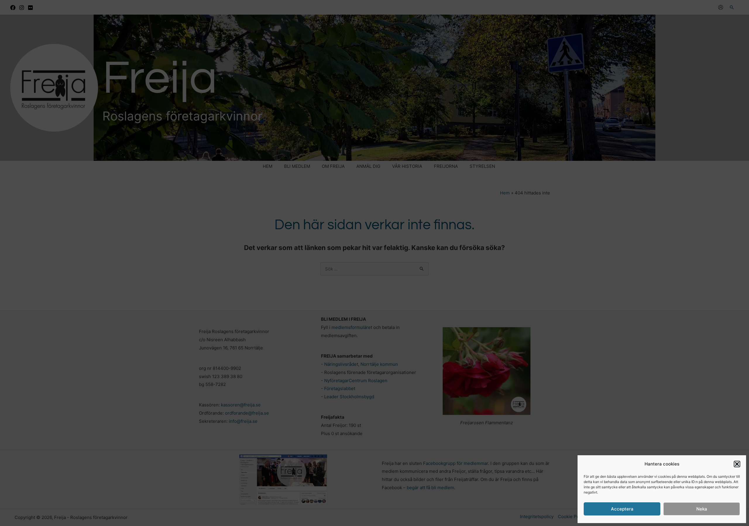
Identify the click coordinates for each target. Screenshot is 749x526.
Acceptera (622, 509)
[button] (737, 464)
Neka (701, 509)
